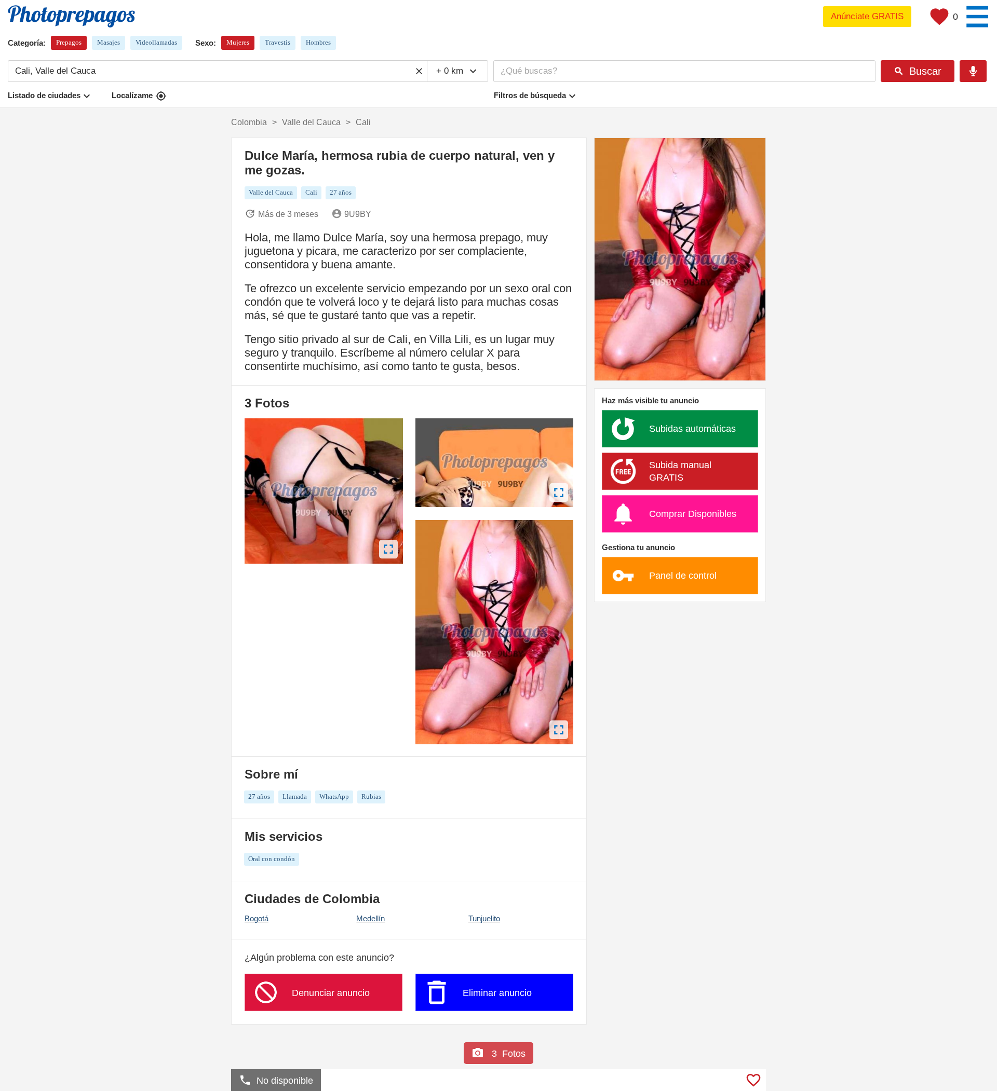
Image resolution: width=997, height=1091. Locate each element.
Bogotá (256, 918)
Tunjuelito (484, 918)
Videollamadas (156, 42)
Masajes (108, 42)
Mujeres (237, 42)
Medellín (370, 918)
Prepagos (69, 42)
